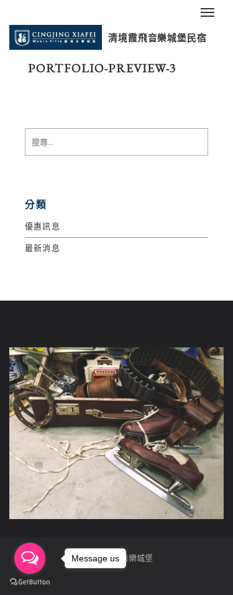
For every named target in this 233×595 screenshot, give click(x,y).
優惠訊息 (42, 226)
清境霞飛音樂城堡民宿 (157, 38)
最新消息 (42, 248)
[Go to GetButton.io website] (30, 582)
